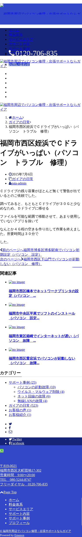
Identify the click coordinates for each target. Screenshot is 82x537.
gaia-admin (18, 183)
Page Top (10, 492)
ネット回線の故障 (33, 396)
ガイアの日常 (22, 179)
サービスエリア (21, 39)
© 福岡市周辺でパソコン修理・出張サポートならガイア (35, 531)
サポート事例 (19, 48)
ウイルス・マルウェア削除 (40, 392)
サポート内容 (19, 44)
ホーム (14, 30)
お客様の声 (20, 410)
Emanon (19, 535)
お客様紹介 (20, 415)
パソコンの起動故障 (36, 387)
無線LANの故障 (32, 401)
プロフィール (19, 53)
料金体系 (16, 35)
